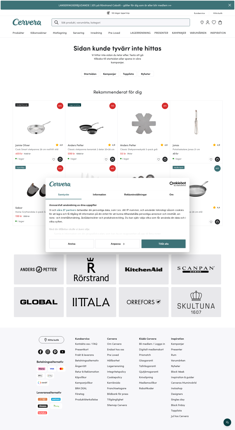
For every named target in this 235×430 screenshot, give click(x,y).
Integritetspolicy (116, 371)
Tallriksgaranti (147, 366)
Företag (79, 393)
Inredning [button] (96, 32)
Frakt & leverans (84, 354)
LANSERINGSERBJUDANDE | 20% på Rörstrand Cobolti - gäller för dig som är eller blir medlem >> (115, 5)
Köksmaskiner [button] (39, 32)
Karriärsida (113, 382)
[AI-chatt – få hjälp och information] (227, 422)
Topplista (128, 73)
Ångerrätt (80, 366)
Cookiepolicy (114, 377)
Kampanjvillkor (84, 382)
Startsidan (90, 73)
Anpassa (116, 243)
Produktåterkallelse (86, 399)
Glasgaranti (146, 360)
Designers (177, 393)
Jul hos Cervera (180, 416)
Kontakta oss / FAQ (86, 343)
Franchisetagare (116, 388)
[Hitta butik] (202, 22)
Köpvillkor (80, 377)
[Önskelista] (214, 22)
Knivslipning (146, 377)
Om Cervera (114, 343)
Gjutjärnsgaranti (148, 371)
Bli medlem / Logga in (152, 343)
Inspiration (218, 32)
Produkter (18, 32)
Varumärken (198, 32)
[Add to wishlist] (53, 159)
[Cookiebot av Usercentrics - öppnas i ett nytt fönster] (172, 184)
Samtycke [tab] (63, 194)
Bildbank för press (117, 393)
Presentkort (81, 349)
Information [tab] (99, 194)
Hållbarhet (113, 360)
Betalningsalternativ (87, 360)
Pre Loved (114, 32)
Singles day (177, 399)
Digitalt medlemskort (151, 349)
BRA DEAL (81, 388)
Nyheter (145, 73)
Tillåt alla (163, 243)
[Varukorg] (220, 22)
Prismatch (145, 354)
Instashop (176, 388)
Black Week (177, 371)
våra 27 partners (66, 210)
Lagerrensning (140, 32)
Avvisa (71, 243)
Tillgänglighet (115, 399)
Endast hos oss (115, 349)
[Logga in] (207, 22)
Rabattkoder (146, 388)
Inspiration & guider (182, 377)
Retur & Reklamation (87, 371)
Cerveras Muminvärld (183, 382)
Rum (173, 354)
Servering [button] (78, 32)
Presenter (176, 349)
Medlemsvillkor (148, 382)
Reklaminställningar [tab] (135, 194)
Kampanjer (179, 32)
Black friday (178, 405)
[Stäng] (230, 5)
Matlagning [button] (60, 32)
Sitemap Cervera (117, 405)
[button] (56, 22)
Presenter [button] (161, 32)
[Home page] (27, 24)
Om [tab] (171, 194)
